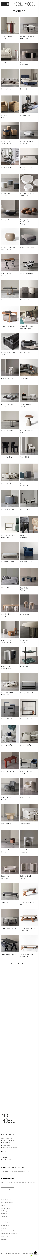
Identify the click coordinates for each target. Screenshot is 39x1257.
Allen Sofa (6, 63)
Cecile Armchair (27, 274)
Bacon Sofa (6, 89)
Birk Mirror (6, 167)
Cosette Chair (7, 457)
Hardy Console (26, 693)
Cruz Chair (25, 457)
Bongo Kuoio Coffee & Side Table (26, 222)
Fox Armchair (26, 562)
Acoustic (4, 1239)
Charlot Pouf (26, 300)
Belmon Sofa (26, 115)
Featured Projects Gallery (9, 1231)
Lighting (4, 1211)
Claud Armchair (8, 326)
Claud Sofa (25, 352)
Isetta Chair (25, 797)
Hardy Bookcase (27, 666)
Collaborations (5, 1225)
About (3, 1242)
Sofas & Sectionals (7, 1202)
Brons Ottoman (27, 247)
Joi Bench (5, 902)
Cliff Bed (24, 378)
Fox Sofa (5, 587)
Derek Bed (6, 483)
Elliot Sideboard (8, 509)
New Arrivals (5, 1228)
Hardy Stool (6, 719)
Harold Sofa (6, 745)
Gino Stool (25, 614)
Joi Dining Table (8, 955)
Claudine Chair (8, 378)
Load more (19, 969)
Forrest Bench (7, 562)
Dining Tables (5, 1208)
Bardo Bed (25, 89)
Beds (3, 1205)
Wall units (4, 1216)
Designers (4, 1236)
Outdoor (4, 1214)
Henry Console (7, 771)
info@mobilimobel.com (10, 1147)
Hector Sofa (25, 745)
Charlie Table (7, 300)
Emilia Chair (25, 509)
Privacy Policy (33, 1253)
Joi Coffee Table (8, 928)
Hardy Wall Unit (27, 719)
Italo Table (6, 824)
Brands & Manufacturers (9, 1233)
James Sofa (25, 824)
